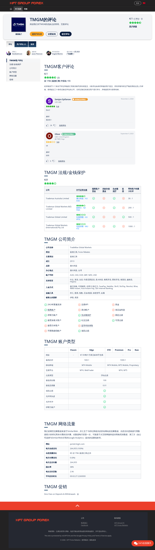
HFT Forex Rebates (121, 525)
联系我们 (84, 523)
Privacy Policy (87, 536)
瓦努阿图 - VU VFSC (82, 218)
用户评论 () (21, 44)
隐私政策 (93, 540)
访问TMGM (37, 34)
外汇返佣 (18, 9)
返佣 (32, 44)
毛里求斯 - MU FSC (82, 227)
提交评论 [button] (66, 34)
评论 (10, 44)
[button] (144, 3)
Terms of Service (101, 536)
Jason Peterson (37, 54)
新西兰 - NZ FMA (81, 209)
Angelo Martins (57, 54)
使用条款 (85, 540)
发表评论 (62, 125)
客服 (25, 9)
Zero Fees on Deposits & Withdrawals (60, 494)
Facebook (84, 525)
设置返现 (52, 34)
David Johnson (17, 54)
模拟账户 (19, 34)
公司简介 (13, 68)
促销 (11, 79)
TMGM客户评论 (16, 60)
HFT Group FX (119, 523)
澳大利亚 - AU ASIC (82, 199)
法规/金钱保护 (15, 64)
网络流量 (13, 76)
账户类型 (13, 72)
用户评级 (133, 26)
